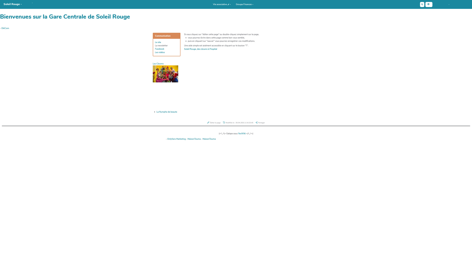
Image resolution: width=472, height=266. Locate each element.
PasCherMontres (31, 6)
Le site (158, 42)
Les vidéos (160, 52)
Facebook (159, 49)
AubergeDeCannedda (460, 4)
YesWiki (242, 133)
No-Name (437, 4)
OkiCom (28, 2)
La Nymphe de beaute (166, 111)
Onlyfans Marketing (176, 139)
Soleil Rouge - (13, 4)
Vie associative (220, 4)
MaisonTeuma (194, 139)
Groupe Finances (244, 4)
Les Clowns (158, 63)
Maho (445, 4)
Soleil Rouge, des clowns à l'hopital (200, 49)
